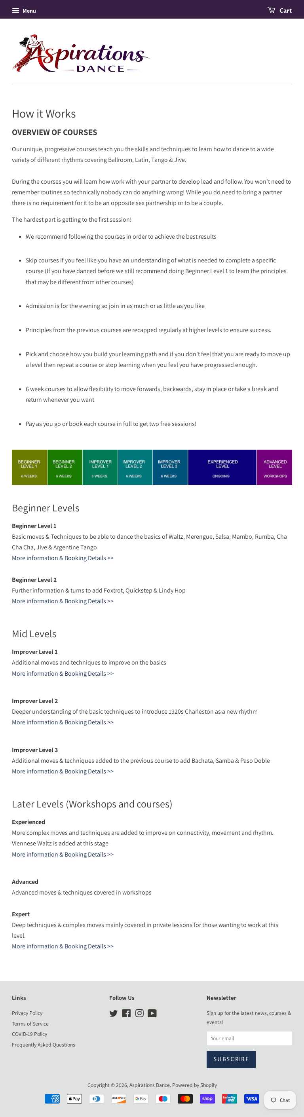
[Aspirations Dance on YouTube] (152, 1014)
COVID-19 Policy (29, 1033)
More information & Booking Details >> (63, 558)
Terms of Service (30, 1023)
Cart (285, 11)
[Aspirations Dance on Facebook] (126, 1014)
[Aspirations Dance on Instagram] (139, 1014)
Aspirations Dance (149, 1085)
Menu (28, 10)
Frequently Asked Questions (43, 1044)
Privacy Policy (27, 1012)
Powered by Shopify (194, 1085)
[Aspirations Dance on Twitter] (113, 1014)
